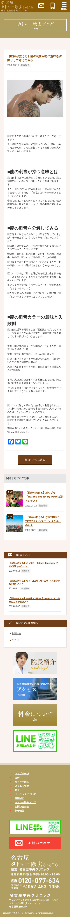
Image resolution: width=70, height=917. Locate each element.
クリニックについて (25, 794)
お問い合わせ (22, 806)
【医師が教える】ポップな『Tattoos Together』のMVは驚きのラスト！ (44, 496)
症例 (17, 777)
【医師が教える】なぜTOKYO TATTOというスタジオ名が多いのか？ (43, 521)
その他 (15, 640)
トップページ (22, 773)
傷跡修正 (19, 798)
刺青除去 (25, 65)
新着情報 (19, 810)
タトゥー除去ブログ (25, 802)
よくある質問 (22, 786)
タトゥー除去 (22, 781)
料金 (17, 790)
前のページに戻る (35, 459)
